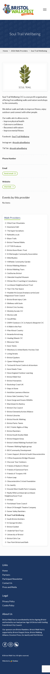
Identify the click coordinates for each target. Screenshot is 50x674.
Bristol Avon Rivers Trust (17, 250)
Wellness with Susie (15, 303)
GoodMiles (11, 319)
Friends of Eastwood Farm (17, 469)
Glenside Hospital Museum (18, 277)
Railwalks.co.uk (13, 234)
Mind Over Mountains (16, 223)
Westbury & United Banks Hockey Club (23, 350)
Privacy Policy (8, 601)
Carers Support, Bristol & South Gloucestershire (26, 454)
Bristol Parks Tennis (15, 423)
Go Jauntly (11, 485)
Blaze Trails (12, 238)
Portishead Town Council (17, 503)
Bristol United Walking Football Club (22, 442)
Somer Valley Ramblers (16, 511)
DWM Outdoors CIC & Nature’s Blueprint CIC (25, 323)
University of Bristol (15, 534)
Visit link (7, 187)
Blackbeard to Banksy (16, 404)
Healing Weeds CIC (15, 338)
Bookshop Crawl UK (15, 384)
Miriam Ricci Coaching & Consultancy (22, 281)
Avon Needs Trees (14, 369)
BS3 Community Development (19, 450)
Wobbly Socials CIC (15, 311)
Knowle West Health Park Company (21, 489)
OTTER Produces (14, 246)
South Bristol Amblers (16, 519)
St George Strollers (14, 523)
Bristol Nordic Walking (16, 419)
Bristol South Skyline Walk (17, 435)
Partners (6, 575)
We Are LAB (12, 315)
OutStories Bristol (14, 273)
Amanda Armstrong (15, 334)
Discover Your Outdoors (17, 462)
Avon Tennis (12, 346)
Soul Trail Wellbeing (20, 136)
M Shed (10, 500)
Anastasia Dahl (13, 227)
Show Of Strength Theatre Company (21, 507)
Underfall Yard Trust (15, 530)
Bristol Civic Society (15, 307)
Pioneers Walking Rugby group (19, 446)
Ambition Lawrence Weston (18, 392)
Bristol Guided (13, 527)
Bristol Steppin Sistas (15, 439)
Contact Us (7, 583)
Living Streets (12, 353)
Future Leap (12, 477)
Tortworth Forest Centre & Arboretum (22, 365)
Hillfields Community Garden (18, 262)
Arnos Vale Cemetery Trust (18, 396)
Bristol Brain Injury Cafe (16, 299)
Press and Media (9, 587)
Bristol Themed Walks (16, 242)
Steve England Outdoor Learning (20, 373)
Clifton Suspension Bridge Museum (21, 458)
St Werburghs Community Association (22, 254)
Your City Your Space (15, 289)
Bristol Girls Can (13, 538)
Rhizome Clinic (13, 342)
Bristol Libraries (13, 415)
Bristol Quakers (13, 357)
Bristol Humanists (14, 380)
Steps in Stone (12, 388)
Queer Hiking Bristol (15, 361)
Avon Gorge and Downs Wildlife (20, 400)
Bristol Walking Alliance (16, 265)
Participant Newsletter (12, 579)
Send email (8, 173)
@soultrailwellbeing (21, 142)
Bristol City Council (15, 408)
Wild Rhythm (12, 258)
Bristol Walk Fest (14, 377)
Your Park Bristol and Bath (17, 542)
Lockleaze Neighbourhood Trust (20, 285)
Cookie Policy (8, 605)
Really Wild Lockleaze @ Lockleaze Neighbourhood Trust (20, 494)
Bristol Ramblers (14, 431)
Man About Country (15, 330)
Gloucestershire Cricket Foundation (21, 481)
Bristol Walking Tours (15, 269)
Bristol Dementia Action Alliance (20, 411)
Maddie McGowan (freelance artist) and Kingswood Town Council (22, 294)
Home (5, 570)
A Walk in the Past (14, 326)
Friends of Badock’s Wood (17, 466)
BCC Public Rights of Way (17, 427)
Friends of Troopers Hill (16, 473)
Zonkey (15, 661)
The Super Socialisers (15, 231)
